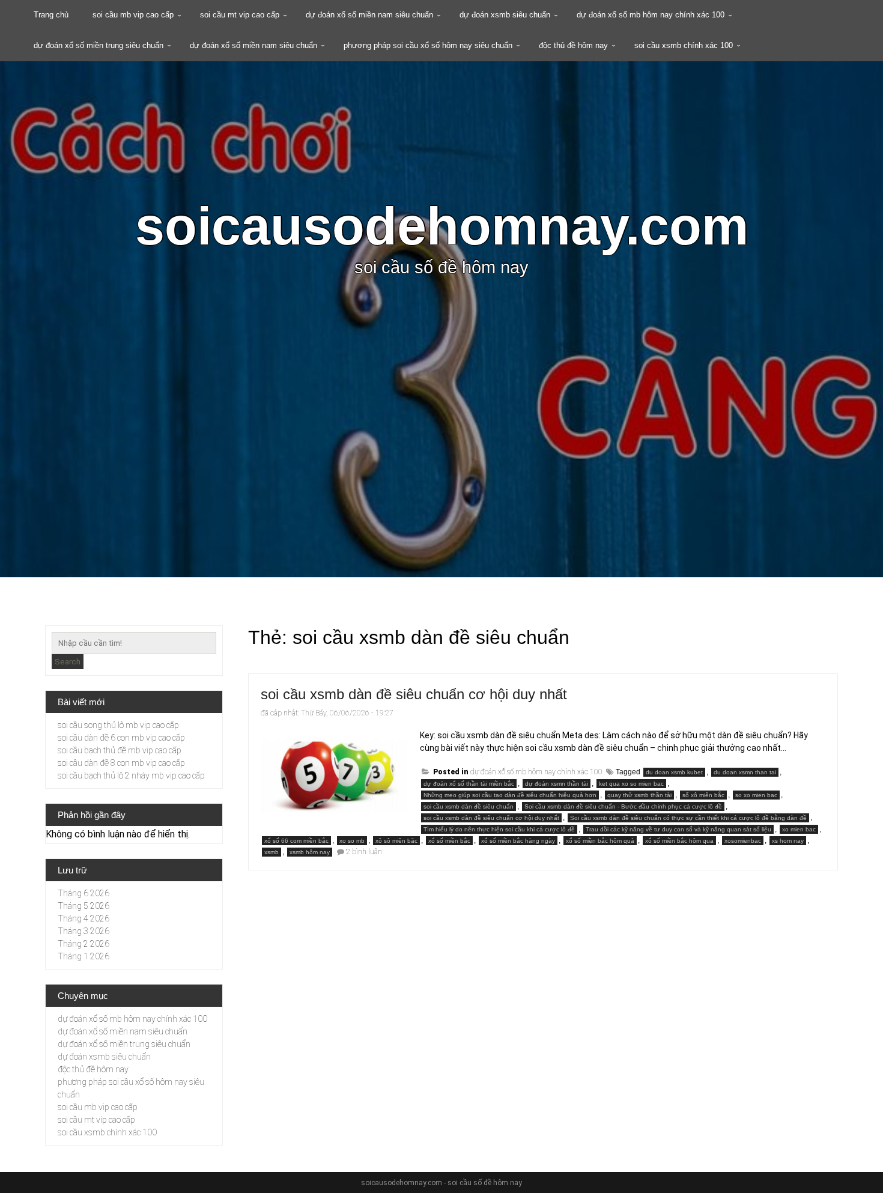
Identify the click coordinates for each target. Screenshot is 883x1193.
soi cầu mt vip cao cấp (239, 14)
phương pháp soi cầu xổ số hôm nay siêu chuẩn (428, 45)
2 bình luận (364, 852)
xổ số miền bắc (449, 840)
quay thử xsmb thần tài (639, 795)
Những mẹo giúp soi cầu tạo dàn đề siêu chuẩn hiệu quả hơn (509, 795)
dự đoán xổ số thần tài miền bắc (468, 783)
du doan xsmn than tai (745, 772)
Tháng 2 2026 (83, 944)
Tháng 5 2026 (83, 906)
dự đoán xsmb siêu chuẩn (505, 14)
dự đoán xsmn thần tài (556, 783)
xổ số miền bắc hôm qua (679, 840)
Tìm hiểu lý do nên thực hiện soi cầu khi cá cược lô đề (499, 829)
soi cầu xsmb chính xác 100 (683, 45)
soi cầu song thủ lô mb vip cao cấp (118, 725)
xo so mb (352, 840)
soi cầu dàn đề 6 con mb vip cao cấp (121, 737)
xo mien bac (799, 829)
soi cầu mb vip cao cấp (133, 14)
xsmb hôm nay (310, 852)
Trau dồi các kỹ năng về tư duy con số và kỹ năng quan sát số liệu (678, 829)
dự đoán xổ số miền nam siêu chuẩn (369, 14)
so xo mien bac (756, 795)
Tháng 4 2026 (83, 918)
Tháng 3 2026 (83, 931)
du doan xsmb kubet (674, 772)
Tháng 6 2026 (83, 893)
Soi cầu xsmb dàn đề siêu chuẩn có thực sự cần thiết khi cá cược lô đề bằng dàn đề (688, 818)
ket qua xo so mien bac (631, 783)
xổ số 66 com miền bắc (296, 840)
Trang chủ (51, 14)
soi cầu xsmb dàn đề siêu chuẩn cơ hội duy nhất (414, 694)
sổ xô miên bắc (703, 795)
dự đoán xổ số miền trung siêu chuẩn (98, 45)
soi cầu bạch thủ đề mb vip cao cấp (119, 750)
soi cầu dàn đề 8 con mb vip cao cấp (121, 763)
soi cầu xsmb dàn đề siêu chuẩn (468, 806)
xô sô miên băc (396, 840)
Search (67, 661)
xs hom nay (788, 840)
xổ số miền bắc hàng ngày (518, 840)
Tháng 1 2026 (83, 956)
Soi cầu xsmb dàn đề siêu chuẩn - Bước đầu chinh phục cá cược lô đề (623, 806)
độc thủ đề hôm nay (573, 45)
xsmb (271, 852)
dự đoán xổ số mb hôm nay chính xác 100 (650, 14)
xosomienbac (742, 840)
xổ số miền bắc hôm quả (600, 840)
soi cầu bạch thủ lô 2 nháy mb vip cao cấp (131, 775)
